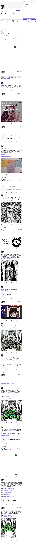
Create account (29, 19)
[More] (21, 68)
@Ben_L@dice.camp (3, 11)
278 (5, 13)
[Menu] (21, 10)
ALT (20, 121)
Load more (11, 542)
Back (3, 1)
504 (1, 13)
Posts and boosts (3, 26)
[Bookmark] (16, 68)
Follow (18, 10)
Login (29, 21)
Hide (20, 158)
